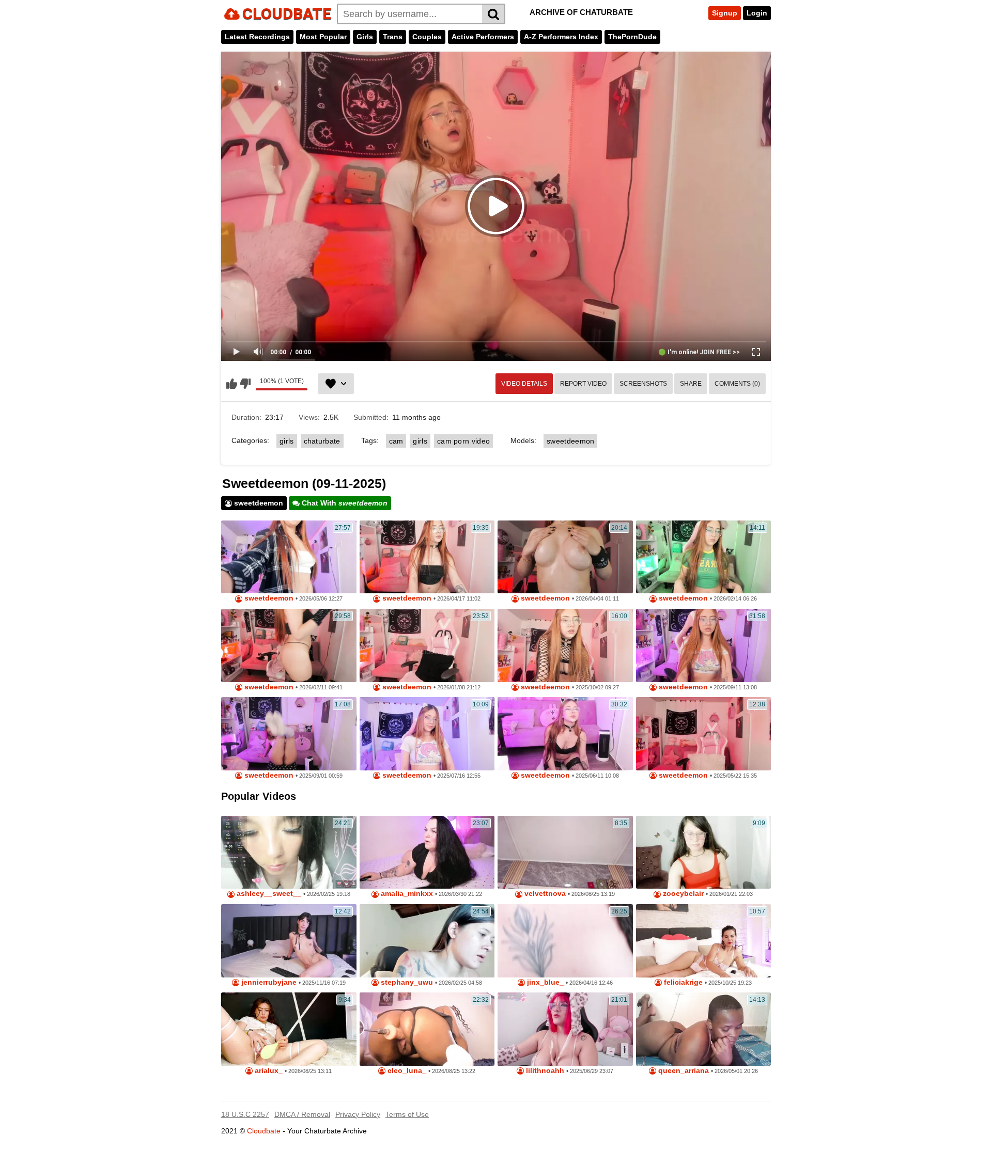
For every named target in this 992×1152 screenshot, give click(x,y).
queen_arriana (682, 1071)
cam (396, 441)
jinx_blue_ (544, 982)
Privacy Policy (357, 1114)
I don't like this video (245, 383)
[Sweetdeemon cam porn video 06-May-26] (289, 557)
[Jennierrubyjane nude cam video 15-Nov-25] (289, 940)
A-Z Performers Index (561, 37)
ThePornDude (632, 37)
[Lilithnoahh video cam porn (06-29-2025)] (565, 1029)
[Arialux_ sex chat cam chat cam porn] (289, 1029)
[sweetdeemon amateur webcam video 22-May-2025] (703, 733)
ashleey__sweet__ (268, 893)
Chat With (344, 503)
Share (691, 383)
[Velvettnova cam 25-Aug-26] (565, 852)
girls (287, 441)
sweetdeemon (570, 441)
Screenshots (643, 383)
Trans (392, 37)
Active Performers (483, 37)
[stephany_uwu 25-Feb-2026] (427, 940)
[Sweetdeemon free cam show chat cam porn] (565, 645)
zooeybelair (682, 893)
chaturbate (322, 441)
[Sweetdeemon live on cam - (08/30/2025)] (289, 733)
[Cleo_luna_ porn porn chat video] (427, 1029)
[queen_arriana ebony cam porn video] (703, 1029)
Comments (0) (737, 383)
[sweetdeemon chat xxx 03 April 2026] (565, 557)
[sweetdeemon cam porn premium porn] (703, 557)
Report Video (583, 383)
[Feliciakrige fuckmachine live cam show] (703, 940)
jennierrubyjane (268, 982)
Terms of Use (407, 1114)
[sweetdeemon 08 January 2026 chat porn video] (427, 645)
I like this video (231, 383)
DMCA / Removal (302, 1114)
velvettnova (544, 893)
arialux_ (268, 1071)
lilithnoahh (544, 1071)
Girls (365, 37)
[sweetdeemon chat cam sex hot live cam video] (703, 645)
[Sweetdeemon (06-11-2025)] (565, 733)
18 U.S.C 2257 (245, 1114)
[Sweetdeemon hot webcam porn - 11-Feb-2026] (289, 645)
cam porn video (463, 441)
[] (493, 14)
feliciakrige (682, 982)
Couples (427, 37)
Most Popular (323, 37)
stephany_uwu (406, 982)
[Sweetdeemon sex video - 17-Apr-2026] (427, 557)
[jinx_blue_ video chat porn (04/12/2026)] (565, 940)
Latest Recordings (257, 37)
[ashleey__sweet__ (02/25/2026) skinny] (289, 852)
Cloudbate (264, 1131)
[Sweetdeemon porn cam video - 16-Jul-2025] (427, 733)
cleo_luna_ (405, 1071)
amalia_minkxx (406, 893)
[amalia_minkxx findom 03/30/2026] (427, 852)
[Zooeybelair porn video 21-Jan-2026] (703, 852)
